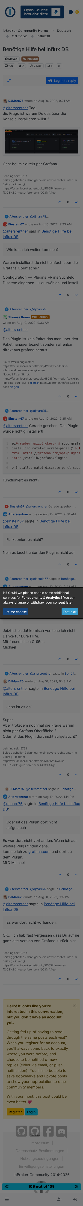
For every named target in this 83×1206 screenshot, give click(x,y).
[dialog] (41, 603)
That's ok (70, 612)
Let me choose (16, 612)
